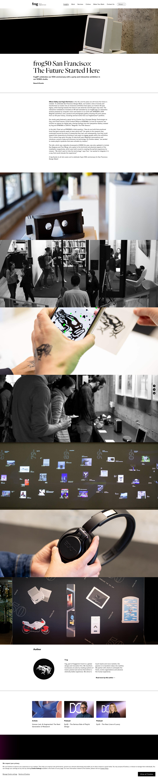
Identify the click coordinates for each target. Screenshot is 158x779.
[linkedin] (154, 393)
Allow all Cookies (146, 774)
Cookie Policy (104, 768)
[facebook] (154, 386)
